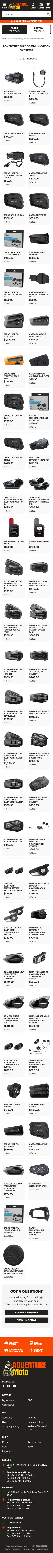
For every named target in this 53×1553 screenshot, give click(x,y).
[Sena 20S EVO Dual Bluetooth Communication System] (14, 914)
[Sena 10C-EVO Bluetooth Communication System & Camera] (39, 914)
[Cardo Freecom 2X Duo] (14, 402)
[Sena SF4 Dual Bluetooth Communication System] (14, 1046)
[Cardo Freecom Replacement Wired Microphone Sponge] (14, 1255)
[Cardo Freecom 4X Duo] (39, 1130)
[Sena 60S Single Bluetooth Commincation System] (39, 825)
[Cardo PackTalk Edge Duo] (14, 320)
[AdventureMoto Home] (24, 1369)
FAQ (30, 1400)
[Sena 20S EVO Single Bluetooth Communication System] (39, 870)
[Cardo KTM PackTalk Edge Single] (14, 360)
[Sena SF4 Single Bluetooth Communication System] (39, 1046)
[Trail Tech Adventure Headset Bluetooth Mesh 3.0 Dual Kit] (39, 483)
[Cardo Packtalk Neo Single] (14, 1130)
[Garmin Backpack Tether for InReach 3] (39, 77)
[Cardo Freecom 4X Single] (39, 159)
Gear (5, 1446)
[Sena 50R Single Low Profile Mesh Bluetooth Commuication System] (14, 958)
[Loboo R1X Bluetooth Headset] (39, 444)
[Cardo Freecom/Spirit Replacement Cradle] (39, 1214)
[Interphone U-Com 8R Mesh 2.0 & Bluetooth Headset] (39, 567)
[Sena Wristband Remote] (14, 1090)
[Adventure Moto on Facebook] (3, 1385)
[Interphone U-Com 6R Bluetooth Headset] (14, 655)
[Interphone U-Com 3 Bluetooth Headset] (14, 825)
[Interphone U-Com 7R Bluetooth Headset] (39, 655)
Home (4, 39)
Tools (30, 1446)
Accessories (34, 1442)
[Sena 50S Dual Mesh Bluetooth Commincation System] (39, 1002)
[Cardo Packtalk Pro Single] (39, 238)
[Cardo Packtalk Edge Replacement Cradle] (14, 159)
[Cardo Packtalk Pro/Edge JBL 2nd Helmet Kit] (14, 1214)
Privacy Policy (35, 1422)
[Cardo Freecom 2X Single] (14, 444)
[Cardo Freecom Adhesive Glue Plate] (39, 360)
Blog (4, 1422)
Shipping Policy (10, 1426)
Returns (32, 1417)
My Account (8, 1400)
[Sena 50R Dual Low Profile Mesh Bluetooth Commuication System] (14, 1170)
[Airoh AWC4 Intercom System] (14, 77)
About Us (7, 1417)
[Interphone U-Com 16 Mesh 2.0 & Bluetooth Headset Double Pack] (14, 739)
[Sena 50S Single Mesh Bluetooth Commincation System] (14, 1002)
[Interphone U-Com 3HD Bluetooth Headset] (39, 783)
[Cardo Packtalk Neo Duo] (39, 1090)
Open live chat (26, 1320)
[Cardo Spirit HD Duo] (14, 201)
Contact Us (8, 1404)
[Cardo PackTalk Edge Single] (39, 320)
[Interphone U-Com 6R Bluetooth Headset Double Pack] (39, 611)
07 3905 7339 (14, 1522)
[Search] (48, 14)
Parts (5, 1442)
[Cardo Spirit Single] (14, 119)
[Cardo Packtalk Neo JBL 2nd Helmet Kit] (14, 278)
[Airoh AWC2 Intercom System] (39, 1170)
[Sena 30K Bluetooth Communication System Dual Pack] (14, 870)
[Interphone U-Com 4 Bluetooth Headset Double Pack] (14, 697)
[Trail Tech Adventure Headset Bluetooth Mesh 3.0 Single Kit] (14, 483)
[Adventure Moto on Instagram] (8, 1385)
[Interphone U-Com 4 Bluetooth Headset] (39, 697)
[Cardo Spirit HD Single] (39, 119)
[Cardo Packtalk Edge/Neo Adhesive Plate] (39, 278)
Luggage (7, 1451)
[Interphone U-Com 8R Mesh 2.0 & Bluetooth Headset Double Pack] (14, 567)
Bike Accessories (15, 39)
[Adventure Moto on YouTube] (14, 1385)
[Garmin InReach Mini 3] (39, 527)
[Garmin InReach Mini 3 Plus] (14, 527)
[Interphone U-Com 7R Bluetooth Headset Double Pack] (14, 611)
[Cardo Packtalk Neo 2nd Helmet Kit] (14, 238)
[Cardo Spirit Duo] (39, 201)
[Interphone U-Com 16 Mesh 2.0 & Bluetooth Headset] (14, 783)
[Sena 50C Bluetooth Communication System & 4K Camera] (39, 958)
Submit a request (26, 1312)
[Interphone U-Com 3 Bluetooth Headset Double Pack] (39, 739)
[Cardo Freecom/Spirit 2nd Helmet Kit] (39, 402)
